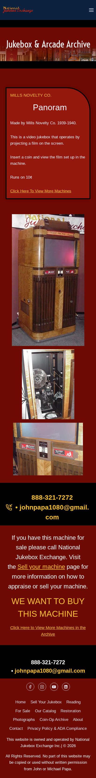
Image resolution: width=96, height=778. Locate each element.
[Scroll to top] (84, 771)
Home (20, 702)
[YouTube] (54, 687)
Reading (73, 702)
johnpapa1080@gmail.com (50, 671)
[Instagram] (42, 687)
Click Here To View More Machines (40, 191)
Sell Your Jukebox (46, 702)
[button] (48, 280)
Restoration (71, 711)
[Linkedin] (66, 687)
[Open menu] (91, 10)
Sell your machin (39, 566)
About (78, 719)
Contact (16, 728)
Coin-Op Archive (54, 719)
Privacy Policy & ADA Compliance (57, 728)
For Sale (22, 711)
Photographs (24, 719)
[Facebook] (30, 687)
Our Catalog (45, 711)
